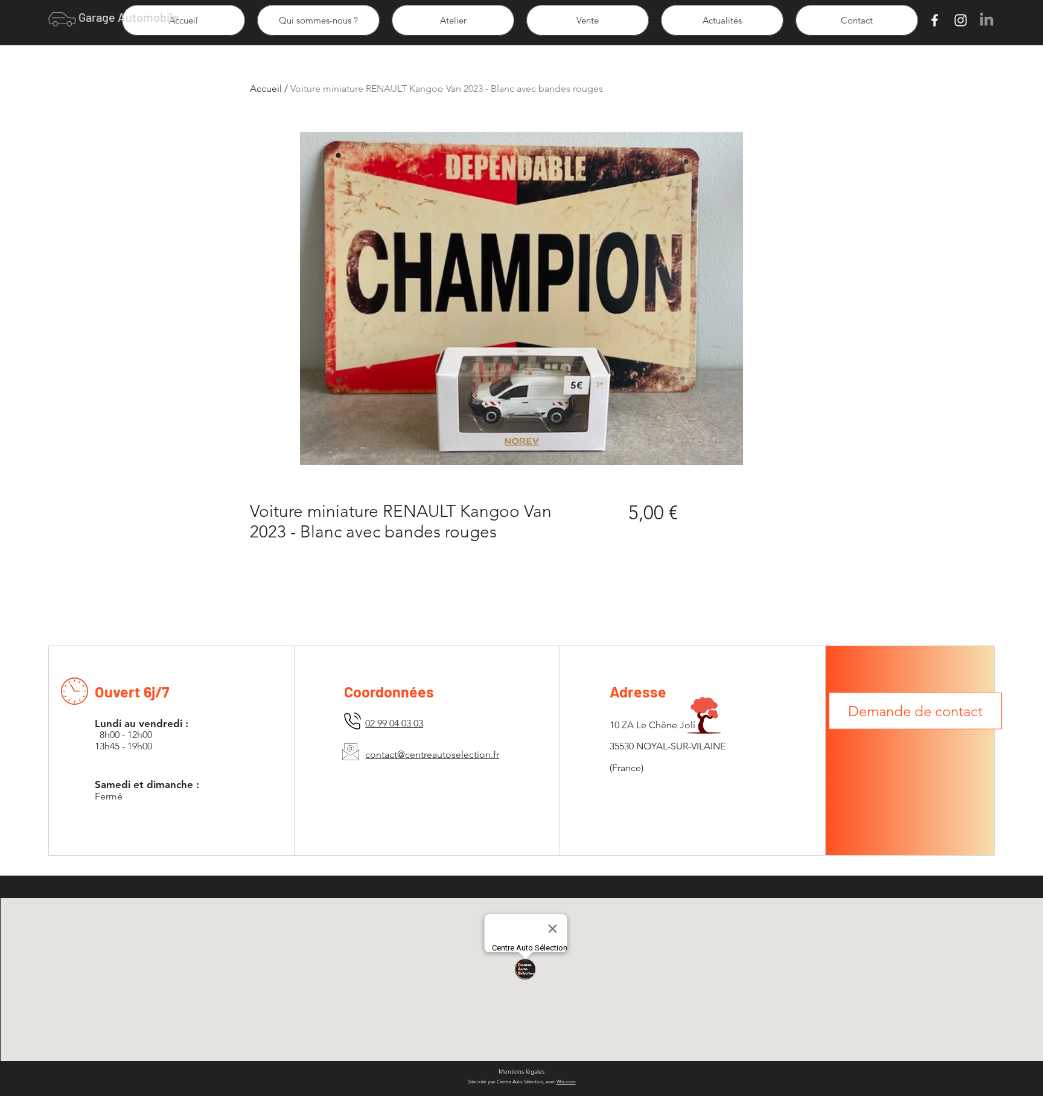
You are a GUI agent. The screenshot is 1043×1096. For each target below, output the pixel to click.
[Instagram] (960, 20)
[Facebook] (935, 20)
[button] (915, 715)
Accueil (266, 88)
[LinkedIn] (986, 20)
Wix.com (566, 1082)
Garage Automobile (128, 17)
